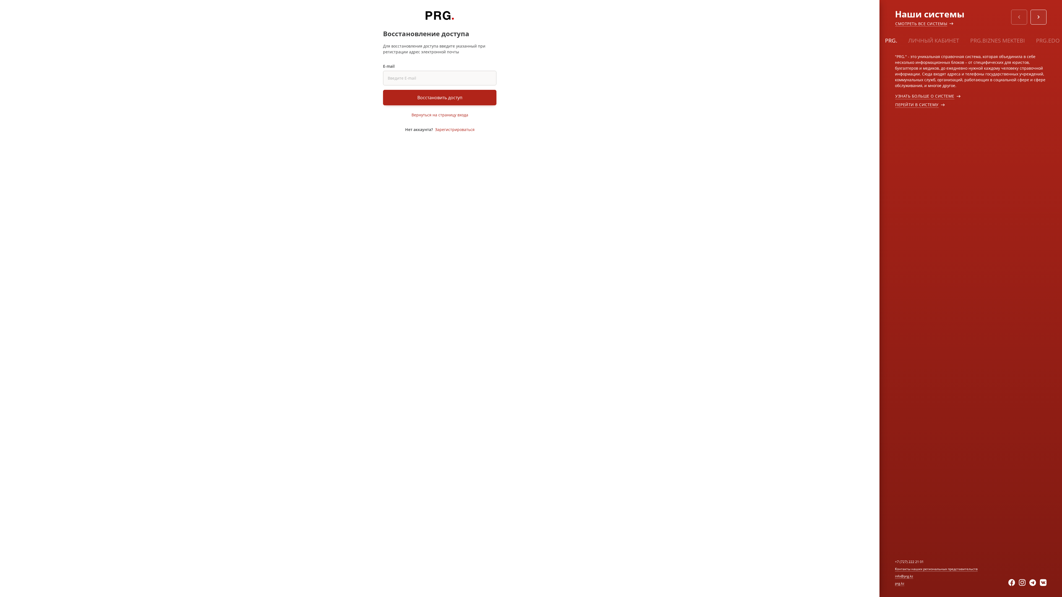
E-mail (389, 66)
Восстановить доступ (439, 98)
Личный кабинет (933, 40)
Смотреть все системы (921, 23)
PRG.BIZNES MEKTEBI (997, 40)
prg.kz (899, 583)
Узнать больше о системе (924, 96)
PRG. (891, 40)
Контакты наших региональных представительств (936, 569)
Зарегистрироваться (455, 129)
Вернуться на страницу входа (440, 114)
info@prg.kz (904, 576)
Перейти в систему (917, 104)
